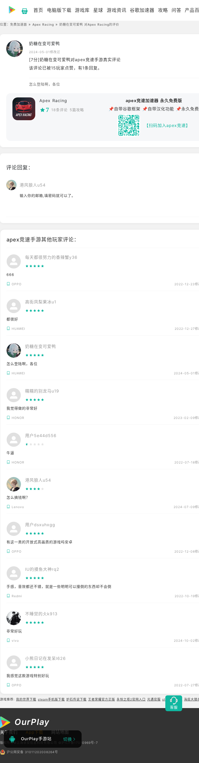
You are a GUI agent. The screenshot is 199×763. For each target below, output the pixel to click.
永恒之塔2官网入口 (131, 699)
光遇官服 (154, 699)
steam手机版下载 (51, 699)
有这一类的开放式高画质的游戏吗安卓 (39, 542)
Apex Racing (43, 24)
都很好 (12, 319)
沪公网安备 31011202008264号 (32, 752)
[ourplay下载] (22, 10)
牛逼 (10, 453)
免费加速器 (18, 24)
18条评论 (59, 110)
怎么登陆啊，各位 (22, 363)
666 (10, 274)
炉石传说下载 (76, 699)
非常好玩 (14, 631)
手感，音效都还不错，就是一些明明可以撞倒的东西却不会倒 (58, 586)
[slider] (51, 266)
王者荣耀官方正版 (101, 699)
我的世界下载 (26, 699)
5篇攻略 (77, 110)
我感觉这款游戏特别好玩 (27, 675)
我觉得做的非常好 (22, 408)
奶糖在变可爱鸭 (44, 43)
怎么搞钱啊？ (18, 497)
